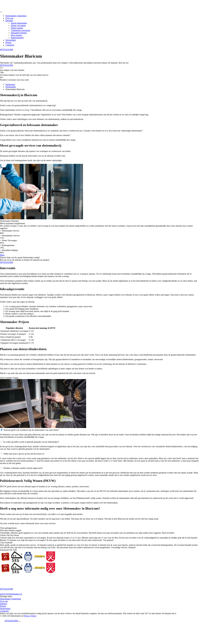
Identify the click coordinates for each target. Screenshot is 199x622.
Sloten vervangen (18, 25)
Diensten (9, 20)
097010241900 (6, 49)
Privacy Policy (30, 616)
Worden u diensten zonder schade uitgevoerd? (23, 468)
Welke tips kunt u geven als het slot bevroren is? (23, 454)
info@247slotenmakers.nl (11, 594)
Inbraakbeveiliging (19, 33)
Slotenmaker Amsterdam (15, 16)
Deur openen (16, 35)
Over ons (9, 18)
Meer (2, 255)
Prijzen (8, 42)
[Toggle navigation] (1, 11)
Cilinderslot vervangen (20, 30)
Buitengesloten (17, 38)
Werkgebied (10, 40)
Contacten (9, 45)
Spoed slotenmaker (19, 23)
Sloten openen (17, 28)
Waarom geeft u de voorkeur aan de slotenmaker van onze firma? (31, 430)
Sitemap (3, 604)
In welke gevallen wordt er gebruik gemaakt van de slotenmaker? (31, 442)
